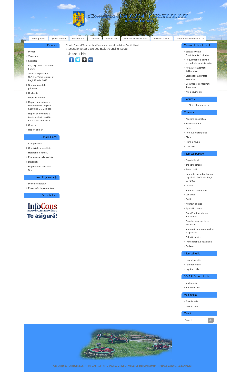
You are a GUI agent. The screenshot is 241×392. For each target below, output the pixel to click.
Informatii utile (193, 287)
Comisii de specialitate (39, 148)
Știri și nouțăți (59, 38)
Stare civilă (191, 169)
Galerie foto (78, 38)
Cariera (32, 125)
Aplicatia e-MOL (161, 38)
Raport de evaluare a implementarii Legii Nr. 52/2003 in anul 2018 (39, 117)
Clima (188, 137)
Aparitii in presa (194, 208)
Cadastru (190, 246)
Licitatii (189, 185)
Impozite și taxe (194, 164)
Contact (95, 38)
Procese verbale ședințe (40, 157)
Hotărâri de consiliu (38, 152)
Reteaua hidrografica (196, 132)
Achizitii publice (193, 237)
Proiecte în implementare (41, 188)
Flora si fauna (193, 142)
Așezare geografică (196, 119)
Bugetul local (192, 160)
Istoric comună (193, 123)
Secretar (32, 61)
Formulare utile (193, 260)
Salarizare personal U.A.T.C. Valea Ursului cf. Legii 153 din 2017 (41, 77)
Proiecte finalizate (37, 183)
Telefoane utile (193, 264)
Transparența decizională (199, 241)
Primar (31, 51)
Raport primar (35, 129)
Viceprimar (33, 56)
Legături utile (192, 269)
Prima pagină (38, 38)
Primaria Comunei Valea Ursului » (81, 45)
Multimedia (191, 283)
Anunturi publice (194, 203)
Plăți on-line (111, 38)
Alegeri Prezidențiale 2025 (190, 38)
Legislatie (190, 194)
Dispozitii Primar (36, 97)
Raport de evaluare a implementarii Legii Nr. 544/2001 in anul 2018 (39, 105)
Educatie (190, 146)
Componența (35, 143)
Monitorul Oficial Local (135, 38)
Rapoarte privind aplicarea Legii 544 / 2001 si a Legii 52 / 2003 (199, 177)
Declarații (33, 93)
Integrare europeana (196, 190)
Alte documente (194, 91)
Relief (188, 128)
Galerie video (192, 301)
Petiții (188, 199)
